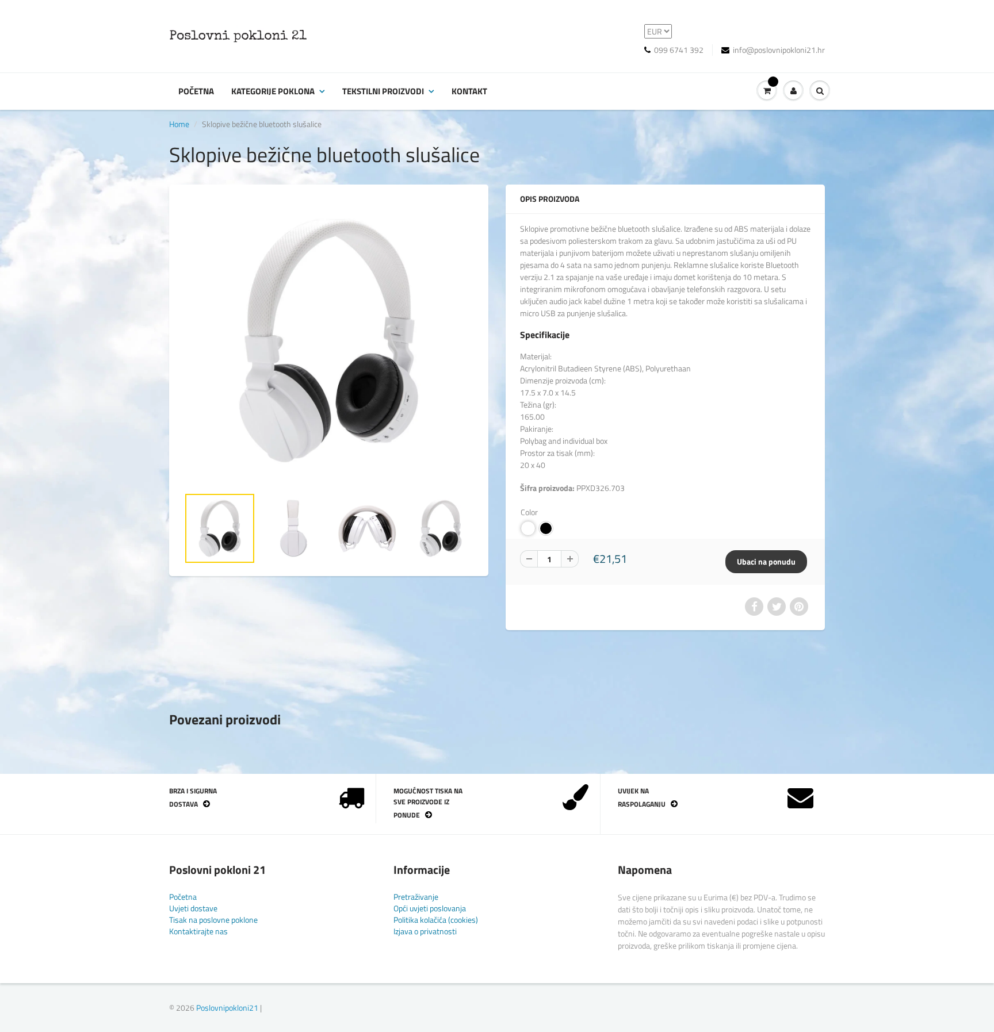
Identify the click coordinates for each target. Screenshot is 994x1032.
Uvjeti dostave (193, 908)
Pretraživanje (415, 897)
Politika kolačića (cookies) (435, 920)
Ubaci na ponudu (766, 561)
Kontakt (469, 91)
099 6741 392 (679, 50)
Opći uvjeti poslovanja (429, 908)
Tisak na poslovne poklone (213, 920)
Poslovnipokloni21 (227, 1008)
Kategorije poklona (273, 91)
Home (179, 124)
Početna (196, 91)
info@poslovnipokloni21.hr (779, 50)
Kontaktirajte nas (198, 931)
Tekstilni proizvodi (383, 91)
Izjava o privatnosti (425, 931)
